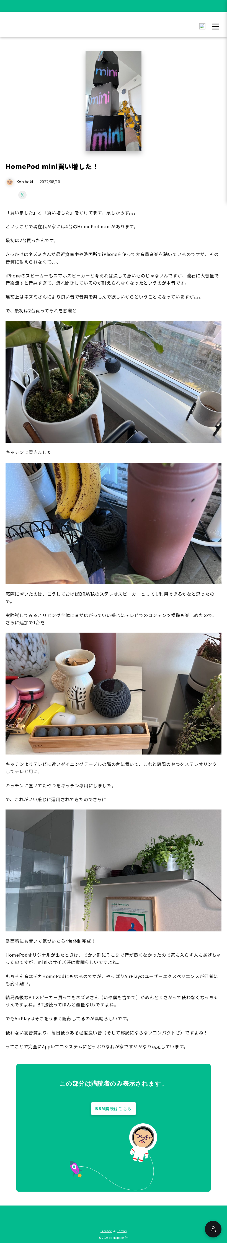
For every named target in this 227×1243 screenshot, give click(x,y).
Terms (122, 1231)
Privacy (106, 1231)
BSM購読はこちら (113, 1108)
